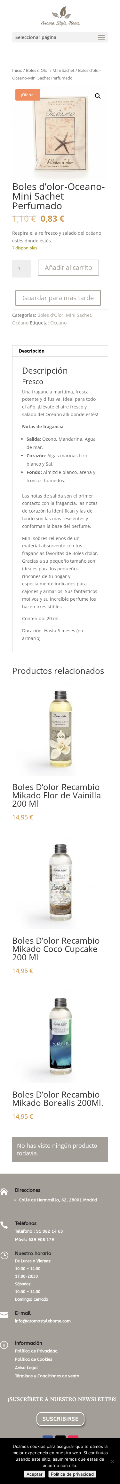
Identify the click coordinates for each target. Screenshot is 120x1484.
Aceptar (35, 1474)
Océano (20, 323)
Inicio (17, 70)
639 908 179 (41, 1239)
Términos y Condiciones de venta (47, 1376)
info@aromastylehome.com (43, 1321)
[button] (98, 96)
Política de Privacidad (36, 1351)
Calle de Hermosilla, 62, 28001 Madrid (58, 1200)
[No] (112, 1461)
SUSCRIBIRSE (60, 1419)
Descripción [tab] (31, 351)
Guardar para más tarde (58, 297)
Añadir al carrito (68, 267)
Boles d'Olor (37, 70)
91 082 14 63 (49, 1231)
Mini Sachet (63, 70)
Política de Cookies (33, 1359)
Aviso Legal (26, 1367)
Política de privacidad (72, 1474)
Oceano (58, 323)
